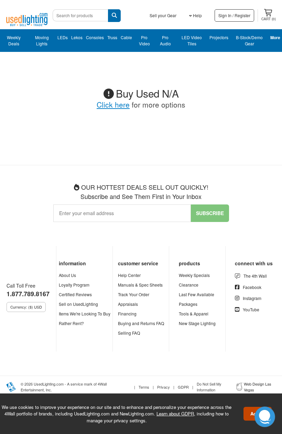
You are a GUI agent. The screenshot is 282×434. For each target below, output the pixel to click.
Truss (112, 37)
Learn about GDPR (175, 413)
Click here (113, 104)
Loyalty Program (74, 285)
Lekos (77, 37)
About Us (67, 275)
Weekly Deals (14, 40)
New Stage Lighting (197, 323)
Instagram (252, 298)
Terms (144, 387)
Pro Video (144, 40)
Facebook (252, 287)
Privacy (163, 387)
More (275, 37)
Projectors (218, 37)
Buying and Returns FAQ (141, 323)
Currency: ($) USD (26, 307)
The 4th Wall (255, 276)
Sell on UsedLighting (78, 304)
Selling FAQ (129, 333)
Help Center (129, 275)
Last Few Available (196, 294)
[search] (114, 15)
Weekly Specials (194, 275)
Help (197, 15)
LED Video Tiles (192, 40)
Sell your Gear (163, 15)
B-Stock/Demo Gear (249, 40)
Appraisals (128, 304)
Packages (188, 304)
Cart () (268, 18)
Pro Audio (165, 40)
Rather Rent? (71, 323)
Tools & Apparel (193, 313)
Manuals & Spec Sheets (140, 285)
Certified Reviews (75, 294)
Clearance (188, 285)
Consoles (95, 37)
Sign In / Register (234, 15)
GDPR (183, 387)
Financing (127, 313)
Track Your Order (133, 294)
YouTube (251, 309)
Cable (126, 37)
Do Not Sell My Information (209, 386)
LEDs (62, 37)
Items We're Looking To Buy (84, 313)
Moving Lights (42, 40)
